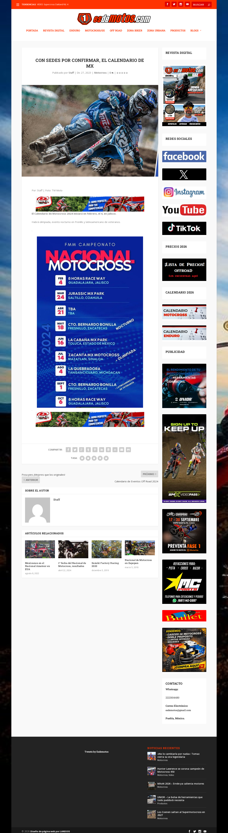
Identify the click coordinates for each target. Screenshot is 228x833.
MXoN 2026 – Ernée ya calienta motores (180, 783)
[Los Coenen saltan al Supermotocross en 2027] (151, 814)
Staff (71, 72)
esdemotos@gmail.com (178, 710)
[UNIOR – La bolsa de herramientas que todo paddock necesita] (151, 799)
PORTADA (32, 30)
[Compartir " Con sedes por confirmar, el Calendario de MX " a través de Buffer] (108, 449)
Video (171, 775)
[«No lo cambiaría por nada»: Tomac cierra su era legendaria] (151, 756)
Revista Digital (53, 30)
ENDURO (74, 30)
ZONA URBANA (156, 30)
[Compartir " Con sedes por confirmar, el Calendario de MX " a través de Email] (121, 449)
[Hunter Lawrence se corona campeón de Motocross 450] (151, 771)
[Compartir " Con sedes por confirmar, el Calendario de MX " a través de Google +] (81, 449)
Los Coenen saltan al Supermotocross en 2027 (181, 813)
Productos (162, 803)
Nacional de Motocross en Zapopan (138, 561)
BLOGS (194, 30)
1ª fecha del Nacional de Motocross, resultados (72, 564)
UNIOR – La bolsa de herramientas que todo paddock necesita (179, 799)
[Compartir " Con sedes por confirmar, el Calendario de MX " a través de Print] (128, 449)
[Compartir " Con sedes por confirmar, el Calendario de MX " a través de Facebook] (68, 449)
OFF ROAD (116, 30)
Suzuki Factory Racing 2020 (105, 564)
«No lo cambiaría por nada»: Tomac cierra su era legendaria (178, 755)
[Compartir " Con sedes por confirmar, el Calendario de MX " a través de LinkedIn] (101, 449)
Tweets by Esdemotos (96, 751)
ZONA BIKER (134, 30)
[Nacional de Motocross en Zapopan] (140, 547)
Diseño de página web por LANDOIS (50, 831)
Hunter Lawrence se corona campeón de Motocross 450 (180, 770)
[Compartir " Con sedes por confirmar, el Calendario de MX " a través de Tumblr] (88, 449)
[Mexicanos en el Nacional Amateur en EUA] (40, 549)
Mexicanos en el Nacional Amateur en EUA (37, 566)
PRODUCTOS (177, 30)
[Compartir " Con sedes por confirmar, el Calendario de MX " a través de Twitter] (75, 449)
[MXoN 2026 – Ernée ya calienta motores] (151, 786)
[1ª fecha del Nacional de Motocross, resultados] (73, 549)
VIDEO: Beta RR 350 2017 (48, 4)
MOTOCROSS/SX (95, 30)
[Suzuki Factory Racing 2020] (107, 549)
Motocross (100, 72)
